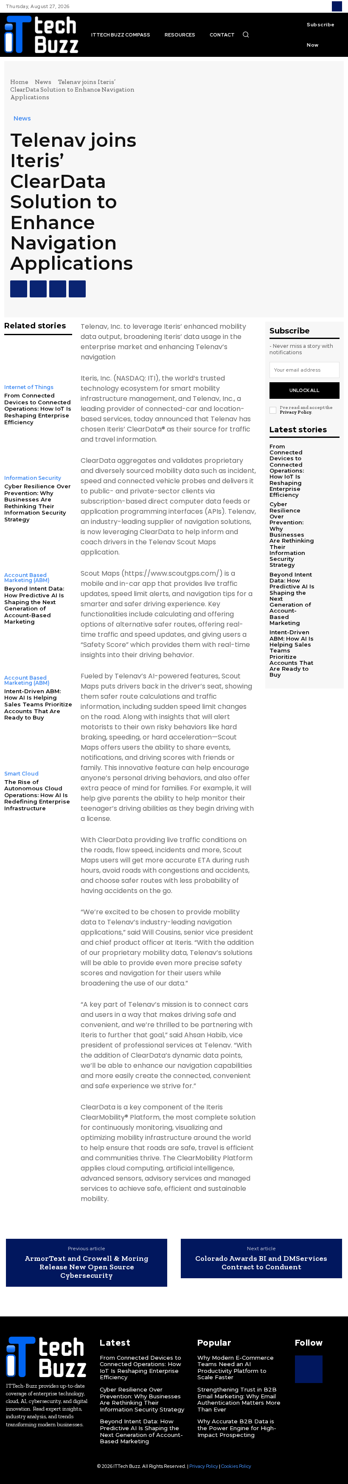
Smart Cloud (21, 773)
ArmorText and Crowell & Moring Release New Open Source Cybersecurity (87, 1267)
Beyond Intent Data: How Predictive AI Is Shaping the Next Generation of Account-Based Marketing (34, 605)
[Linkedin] (337, 6)
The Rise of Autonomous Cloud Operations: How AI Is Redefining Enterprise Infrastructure (37, 795)
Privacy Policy (295, 412)
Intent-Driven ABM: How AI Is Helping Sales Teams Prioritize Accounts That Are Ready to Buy (38, 704)
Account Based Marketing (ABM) (27, 578)
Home (19, 82)
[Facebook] (18, 288)
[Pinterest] (57, 288)
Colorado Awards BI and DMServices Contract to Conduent (261, 1262)
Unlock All (304, 390)
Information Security (32, 478)
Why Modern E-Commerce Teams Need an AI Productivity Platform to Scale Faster (235, 1367)
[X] (38, 288)
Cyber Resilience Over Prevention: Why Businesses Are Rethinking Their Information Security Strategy (37, 503)
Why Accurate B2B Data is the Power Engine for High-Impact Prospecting (236, 1428)
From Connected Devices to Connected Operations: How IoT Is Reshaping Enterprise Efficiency (37, 408)
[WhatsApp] (77, 288)
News (43, 82)
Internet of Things (28, 387)
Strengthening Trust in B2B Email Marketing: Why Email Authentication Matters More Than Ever (239, 1399)
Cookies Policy (236, 1466)
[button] (245, 34)
